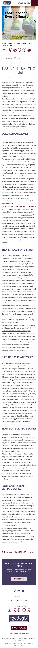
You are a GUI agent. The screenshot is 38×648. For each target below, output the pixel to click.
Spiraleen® (6, 223)
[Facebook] (24, 610)
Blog (19, 43)
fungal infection (26, 215)
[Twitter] (14, 610)
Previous (8, 552)
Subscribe (19, 578)
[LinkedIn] (28, 610)
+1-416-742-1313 (24, 3)
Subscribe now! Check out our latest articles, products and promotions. (19, 570)
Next (32, 552)
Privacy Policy (24, 634)
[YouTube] (10, 610)
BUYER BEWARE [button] (19, 628)
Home (4, 43)
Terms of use (13, 634)
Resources (11, 43)
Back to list (20, 552)
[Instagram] (19, 610)
